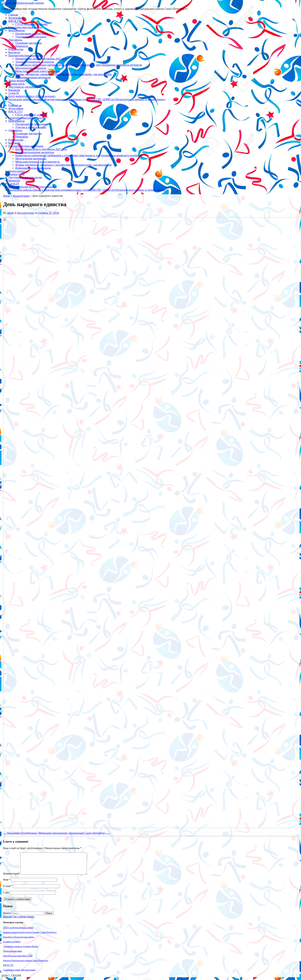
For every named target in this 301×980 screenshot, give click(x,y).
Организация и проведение (31, 33)
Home (6, 195)
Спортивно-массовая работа (25, 27)
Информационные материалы (33, 77)
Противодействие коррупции (25, 55)
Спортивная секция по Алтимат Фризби (20, 946)
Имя (6, 879)
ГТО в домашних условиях (31, 24)
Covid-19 (13, 93)
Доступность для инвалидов (25, 86)
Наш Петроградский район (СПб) (17, 956)
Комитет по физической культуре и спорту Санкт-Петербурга (29, 932)
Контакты (14, 52)
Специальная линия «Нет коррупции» (19, 970)
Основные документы (28, 42)
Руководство (15, 49)
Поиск (7, 913)
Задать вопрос (16, 80)
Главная (13, 14)
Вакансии (14, 89)
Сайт (6, 892)
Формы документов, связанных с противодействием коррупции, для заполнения (63, 74)
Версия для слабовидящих (18, 916)
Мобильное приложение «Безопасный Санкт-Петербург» (74, 832)
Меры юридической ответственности (37, 71)
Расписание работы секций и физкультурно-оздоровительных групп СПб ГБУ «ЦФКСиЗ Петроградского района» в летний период (86, 99)
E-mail (8, 886)
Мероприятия (16, 30)
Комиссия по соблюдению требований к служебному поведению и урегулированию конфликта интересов (78, 64)
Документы (15, 39)
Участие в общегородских (30, 36)
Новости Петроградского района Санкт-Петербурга (25, 960)
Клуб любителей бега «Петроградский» (32, 96)
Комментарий (11, 873)
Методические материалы (30, 68)
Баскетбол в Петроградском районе (18, 937)
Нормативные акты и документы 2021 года (41, 58)
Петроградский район (12, 951)
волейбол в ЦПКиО (12, 941)
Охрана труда (16, 83)
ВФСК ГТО (15, 20)
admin (10, 212)
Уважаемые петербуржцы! (20, 832)
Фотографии (15, 17)
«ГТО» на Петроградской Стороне (18, 927)
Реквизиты (21, 46)
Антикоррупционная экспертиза (34, 61)
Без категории (21, 195)
